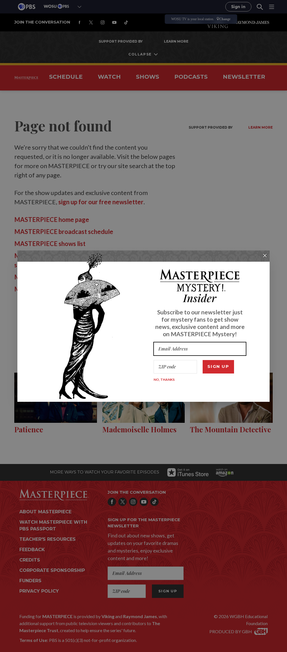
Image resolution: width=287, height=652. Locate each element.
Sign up (218, 366)
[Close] (264, 255)
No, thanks (164, 379)
